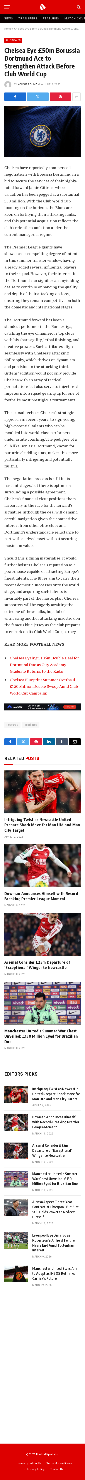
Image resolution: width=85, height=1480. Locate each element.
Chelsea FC (13, 40)
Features (51, 18)
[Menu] (7, 7)
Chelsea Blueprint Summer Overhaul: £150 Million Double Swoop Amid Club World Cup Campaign (44, 686)
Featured (12, 724)
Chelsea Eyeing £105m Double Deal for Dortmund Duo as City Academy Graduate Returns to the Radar (44, 664)
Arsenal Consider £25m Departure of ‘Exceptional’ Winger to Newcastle (37, 965)
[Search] (78, 7)
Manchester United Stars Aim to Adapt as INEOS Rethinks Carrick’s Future (54, 1273)
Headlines (30, 724)
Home (8, 28)
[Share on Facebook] (15, 96)
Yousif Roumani (29, 84)
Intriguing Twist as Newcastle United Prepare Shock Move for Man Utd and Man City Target (42, 825)
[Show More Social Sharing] (76, 96)
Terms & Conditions (59, 1463)
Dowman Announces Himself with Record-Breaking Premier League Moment (42, 896)
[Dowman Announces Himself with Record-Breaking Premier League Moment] (42, 865)
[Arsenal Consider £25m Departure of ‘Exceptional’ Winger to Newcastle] (42, 934)
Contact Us (56, 1469)
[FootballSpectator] (43, 7)
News (8, 18)
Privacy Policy (36, 1469)
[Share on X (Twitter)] (38, 96)
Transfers (28, 18)
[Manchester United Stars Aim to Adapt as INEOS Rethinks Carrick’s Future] (16, 1274)
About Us (35, 1463)
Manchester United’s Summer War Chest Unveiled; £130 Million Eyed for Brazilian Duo (41, 1036)
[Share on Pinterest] (60, 96)
